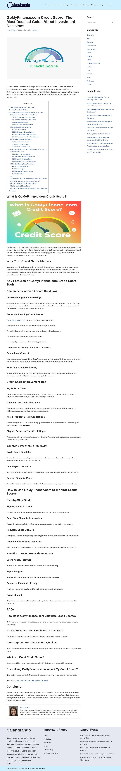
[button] (103, 4)
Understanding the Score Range (23, 117)
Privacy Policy (48, 749)
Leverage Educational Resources (24, 161)
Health (89, 60)
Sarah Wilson (12, 30)
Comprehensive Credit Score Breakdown (23, 115)
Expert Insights (18, 169)
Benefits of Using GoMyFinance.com (22, 164)
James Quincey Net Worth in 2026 (98, 134)
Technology (65, 5)
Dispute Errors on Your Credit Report (25, 137)
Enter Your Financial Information (23, 156)
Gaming (89, 56)
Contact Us (47, 739)
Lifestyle (94, 5)
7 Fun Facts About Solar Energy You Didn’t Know (31, 680)
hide (30, 103)
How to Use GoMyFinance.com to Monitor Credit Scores (26, 149)
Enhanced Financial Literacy (22, 171)
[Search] (112, 22)
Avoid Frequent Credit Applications (24, 134)
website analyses (15, 320)
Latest (89, 67)
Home (47, 5)
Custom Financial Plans (21, 147)
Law (88, 70)
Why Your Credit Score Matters (18, 110)
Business (55, 5)
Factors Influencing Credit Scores (24, 119)
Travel (89, 84)
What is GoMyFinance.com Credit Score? (21, 107)
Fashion (86, 5)
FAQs (10, 176)
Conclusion (12, 191)
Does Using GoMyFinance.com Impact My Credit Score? (29, 188)
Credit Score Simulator (20, 142)
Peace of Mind (18, 174)
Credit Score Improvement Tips (20, 127)
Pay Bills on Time (19, 129)
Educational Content (20, 122)
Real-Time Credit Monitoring (22, 124)
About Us (46, 735)
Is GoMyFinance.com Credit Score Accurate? (25, 181)
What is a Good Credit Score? (20, 186)
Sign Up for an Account (21, 154)
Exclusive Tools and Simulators (20, 139)
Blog (88, 38)
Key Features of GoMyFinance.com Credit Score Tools (25, 112)
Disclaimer (47, 742)
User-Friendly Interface (21, 166)
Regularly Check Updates (21, 159)
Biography (90, 35)
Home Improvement (93, 63)
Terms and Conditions (50, 753)
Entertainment (76, 5)
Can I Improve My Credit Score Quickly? (23, 183)
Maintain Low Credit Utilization (23, 132)
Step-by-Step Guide (17, 151)
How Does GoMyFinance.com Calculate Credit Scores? (28, 178)
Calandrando (91, 45)
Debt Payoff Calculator (20, 144)
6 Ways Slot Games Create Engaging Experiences (97, 754)
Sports (89, 77)
